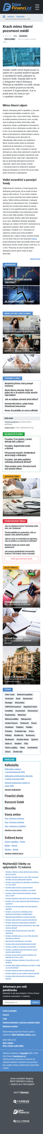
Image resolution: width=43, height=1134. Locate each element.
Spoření (34, 739)
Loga (5, 1018)
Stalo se (8, 743)
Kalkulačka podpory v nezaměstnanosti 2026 (15, 770)
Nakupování (26, 719)
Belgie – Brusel (11, 845)
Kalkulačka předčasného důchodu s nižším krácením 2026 (19, 777)
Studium (18, 743)
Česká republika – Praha (15, 842)
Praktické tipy (20, 731)
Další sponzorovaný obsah (21, 559)
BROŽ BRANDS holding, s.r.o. (24, 1035)
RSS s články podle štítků (13, 1046)
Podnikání (9, 727)
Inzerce (6, 1015)
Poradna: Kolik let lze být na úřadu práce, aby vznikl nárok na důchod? (22, 927)
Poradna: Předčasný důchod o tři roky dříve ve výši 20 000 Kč (22, 961)
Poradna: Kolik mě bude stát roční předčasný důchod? (20, 977)
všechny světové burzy (14, 853)
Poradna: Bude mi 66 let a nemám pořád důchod (21, 920)
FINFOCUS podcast (13, 707)
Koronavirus (33, 711)
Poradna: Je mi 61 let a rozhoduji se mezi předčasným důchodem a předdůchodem (19, 913)
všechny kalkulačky (13, 790)
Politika (29, 727)
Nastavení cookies (10, 1026)
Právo (31, 731)
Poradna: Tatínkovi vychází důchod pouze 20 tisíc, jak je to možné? (22, 873)
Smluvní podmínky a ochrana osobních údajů (21, 1022)
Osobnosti (24, 723)
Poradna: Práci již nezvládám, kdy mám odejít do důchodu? (21, 908)
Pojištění (19, 727)
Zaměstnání (32, 748)
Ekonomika (21, 16)
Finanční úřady (14, 795)
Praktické (9, 759)
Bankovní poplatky (24, 694)
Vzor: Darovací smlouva (14, 818)
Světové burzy (14, 837)
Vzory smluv (13, 814)
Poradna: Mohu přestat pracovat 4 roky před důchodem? (20, 932)
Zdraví (7, 752)
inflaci (34, 239)
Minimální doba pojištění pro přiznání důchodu (21, 917)
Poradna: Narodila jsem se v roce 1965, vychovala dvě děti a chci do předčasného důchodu (22, 878)
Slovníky (10, 808)
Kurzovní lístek (14, 802)
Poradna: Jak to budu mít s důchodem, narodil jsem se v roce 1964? (22, 883)
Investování (23, 36)
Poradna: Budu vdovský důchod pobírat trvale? (21, 944)
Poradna (8, 731)
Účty (26, 743)
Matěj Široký (35, 259)
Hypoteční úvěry (30, 707)
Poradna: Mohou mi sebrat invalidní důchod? (20, 970)
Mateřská (22, 715)
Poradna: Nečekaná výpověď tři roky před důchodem (23, 898)
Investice (10, 16)
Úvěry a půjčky (11, 748)
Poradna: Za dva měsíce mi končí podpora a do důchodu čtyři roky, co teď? (21, 956)
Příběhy (8, 735)
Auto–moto (9, 694)
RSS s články (8, 1043)
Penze (33, 723)
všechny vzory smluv (13, 830)
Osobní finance (11, 723)
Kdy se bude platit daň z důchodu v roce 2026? (21, 890)
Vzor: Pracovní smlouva (14, 822)
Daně (18, 699)
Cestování (9, 699)
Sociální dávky (23, 739)
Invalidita (9, 711)
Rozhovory (30, 735)
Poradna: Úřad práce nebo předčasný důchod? (21, 922)
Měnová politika (10, 39)
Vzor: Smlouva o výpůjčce (15, 826)
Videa (22, 748)
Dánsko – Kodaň (11, 849)
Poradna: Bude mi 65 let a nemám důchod (19, 887)
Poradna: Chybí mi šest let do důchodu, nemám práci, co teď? (21, 894)
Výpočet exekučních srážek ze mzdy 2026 (17, 784)
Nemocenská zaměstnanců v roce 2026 (19, 941)
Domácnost (27, 699)
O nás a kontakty (10, 1011)
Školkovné (9, 739)
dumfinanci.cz (19, 1056)
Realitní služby (9, 428)
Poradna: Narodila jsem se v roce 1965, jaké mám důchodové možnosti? (22, 937)
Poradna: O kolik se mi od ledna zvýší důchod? (21, 947)
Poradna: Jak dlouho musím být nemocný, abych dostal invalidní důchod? (21, 951)
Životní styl (17, 752)
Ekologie (8, 703)
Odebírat (35, 1002)
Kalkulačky (12, 765)
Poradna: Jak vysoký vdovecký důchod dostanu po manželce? (22, 902)
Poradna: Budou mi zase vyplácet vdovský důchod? (22, 973)
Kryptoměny (10, 715)
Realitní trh (18, 735)
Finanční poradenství (12, 422)
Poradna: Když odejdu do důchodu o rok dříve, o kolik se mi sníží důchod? (23, 966)
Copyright (24, 1053)
